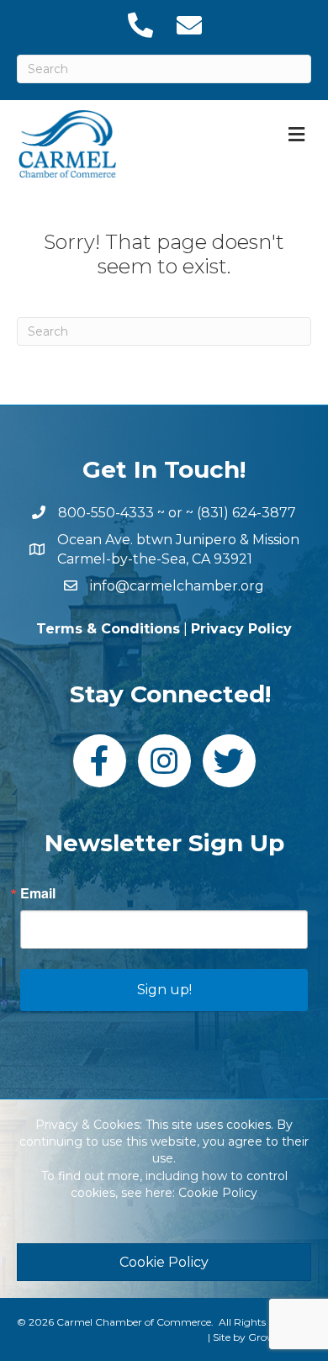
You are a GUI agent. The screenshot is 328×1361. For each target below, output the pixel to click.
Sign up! (164, 990)
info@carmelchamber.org (177, 586)
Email (38, 893)
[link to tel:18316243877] (139, 25)
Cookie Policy (217, 1192)
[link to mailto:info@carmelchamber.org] (188, 25)
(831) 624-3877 (246, 513)
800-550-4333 (106, 513)
